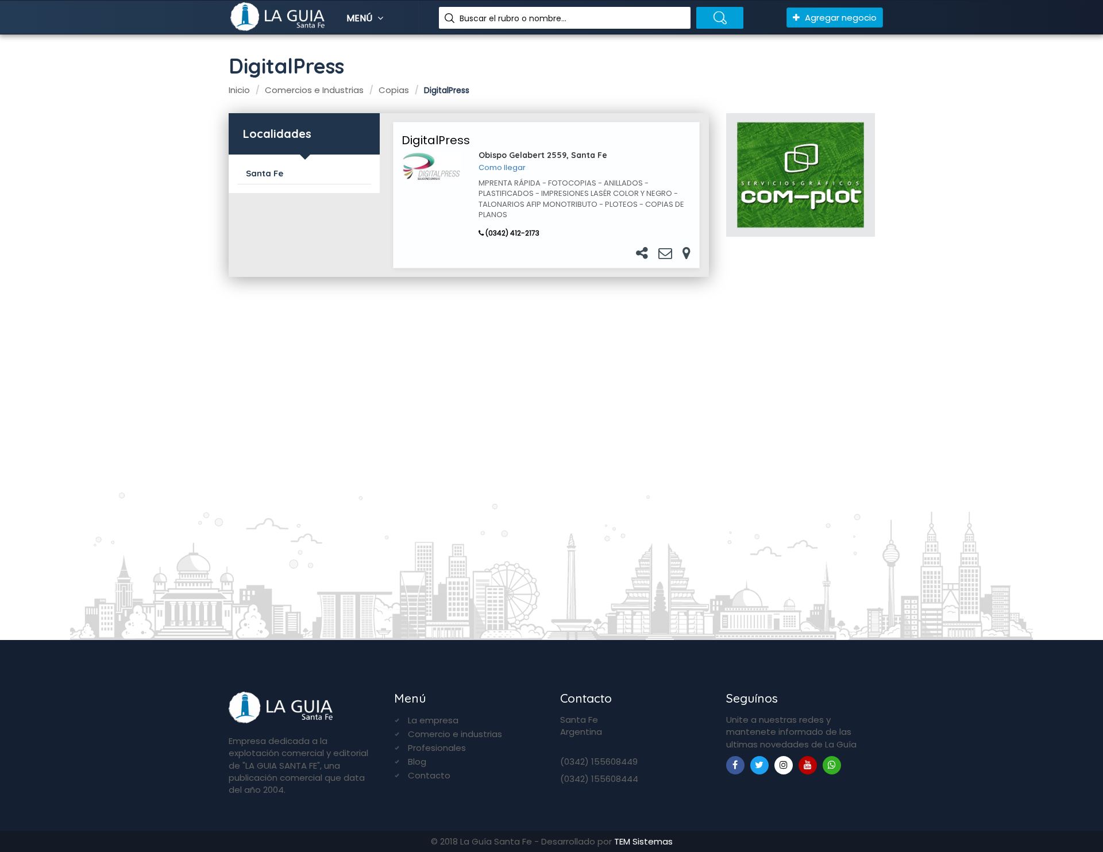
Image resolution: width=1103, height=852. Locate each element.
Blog (417, 761)
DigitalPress (436, 140)
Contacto (429, 775)
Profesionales (437, 748)
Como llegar (502, 168)
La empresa (433, 720)
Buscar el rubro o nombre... (513, 18)
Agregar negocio (840, 17)
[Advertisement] (800, 433)
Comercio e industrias (455, 734)
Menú (360, 18)
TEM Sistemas (643, 841)
